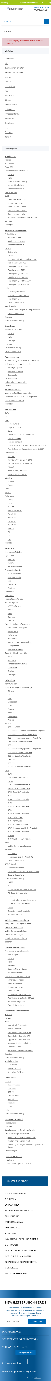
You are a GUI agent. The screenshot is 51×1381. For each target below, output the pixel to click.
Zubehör (8, 942)
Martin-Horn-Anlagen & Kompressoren (24, 309)
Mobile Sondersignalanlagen (19, 846)
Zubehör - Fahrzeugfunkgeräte (17, 624)
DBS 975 (11, 763)
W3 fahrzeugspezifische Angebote (22, 889)
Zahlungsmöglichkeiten (14, 68)
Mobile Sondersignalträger (16, 931)
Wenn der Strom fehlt (17, 1273)
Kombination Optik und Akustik (19, 1163)
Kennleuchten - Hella (16, 214)
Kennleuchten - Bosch (17, 207)
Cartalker (11, 255)
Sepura (11, 563)
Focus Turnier (13, 424)
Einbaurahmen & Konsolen (16, 382)
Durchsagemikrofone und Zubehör (22, 259)
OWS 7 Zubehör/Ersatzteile (19, 785)
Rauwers (8, 849)
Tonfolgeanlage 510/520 (17, 270)
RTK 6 (10, 810)
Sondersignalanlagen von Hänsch (21, 1137)
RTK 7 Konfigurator (15, 821)
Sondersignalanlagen (16, 241)
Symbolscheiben (14, 1047)
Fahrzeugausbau (14, 1222)
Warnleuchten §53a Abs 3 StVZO (21, 998)
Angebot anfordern (13, 114)
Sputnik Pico (13, 1099)
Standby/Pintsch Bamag (17, 181)
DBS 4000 (11, 1088)
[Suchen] (46, 21)
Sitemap (8, 100)
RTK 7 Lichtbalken (15, 817)
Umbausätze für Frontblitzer (19, 994)
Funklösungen (10, 1123)
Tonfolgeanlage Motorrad (18, 284)
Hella (10, 178)
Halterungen (13, 635)
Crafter (10, 503)
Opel (7, 489)
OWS (10, 774)
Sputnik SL (12, 1103)
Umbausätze (11, 1267)
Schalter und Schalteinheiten (21, 1262)
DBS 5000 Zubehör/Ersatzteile (20, 752)
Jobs (6, 63)
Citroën (11, 691)
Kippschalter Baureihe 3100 (19, 1032)
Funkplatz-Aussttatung (14, 599)
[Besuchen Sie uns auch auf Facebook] (30, 1361)
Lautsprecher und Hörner (18, 295)
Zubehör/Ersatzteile (16, 188)
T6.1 (9, 539)
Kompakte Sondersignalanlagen (18, 924)
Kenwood (11, 617)
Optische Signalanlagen (18, 1256)
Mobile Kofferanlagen (14, 927)
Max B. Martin (10, 306)
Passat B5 (12, 514)
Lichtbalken (12, 853)
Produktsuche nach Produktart (17, 976)
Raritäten (8, 221)
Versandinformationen (14, 72)
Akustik (8, 160)
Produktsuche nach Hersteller (17, 951)
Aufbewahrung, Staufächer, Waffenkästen (22, 360)
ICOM (10, 613)
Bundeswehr (10, 163)
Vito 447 (11, 467)
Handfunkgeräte (11, 602)
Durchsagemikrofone (16, 291)
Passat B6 (12, 517)
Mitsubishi (9, 478)
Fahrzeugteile (12, 1227)
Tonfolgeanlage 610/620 (17, 273)
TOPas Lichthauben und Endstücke (22, 900)
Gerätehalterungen (13, 389)
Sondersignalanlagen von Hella (20, 1141)
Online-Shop (10, 109)
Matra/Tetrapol (11, 192)
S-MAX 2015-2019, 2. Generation (21, 434)
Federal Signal (10, 234)
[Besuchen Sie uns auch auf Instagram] (37, 1361)
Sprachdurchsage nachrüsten (17, 1133)
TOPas (10, 896)
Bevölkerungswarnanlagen (16, 938)
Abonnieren (37, 1321)
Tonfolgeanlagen (15, 299)
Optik (7, 196)
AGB (6, 91)
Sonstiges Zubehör (15, 649)
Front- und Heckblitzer (17, 199)
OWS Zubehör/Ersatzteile (18, 777)
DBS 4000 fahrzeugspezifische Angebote (24, 738)
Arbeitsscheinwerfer (13, 329)
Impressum (9, 95)
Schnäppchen (12, 1204)
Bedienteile (12, 252)
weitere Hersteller (15, 566)
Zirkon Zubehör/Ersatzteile (19, 911)
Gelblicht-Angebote (14, 1156)
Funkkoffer (9, 595)
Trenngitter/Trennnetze (14, 400)
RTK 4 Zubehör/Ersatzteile (18, 799)
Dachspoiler (13, 375)
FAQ (6, 127)
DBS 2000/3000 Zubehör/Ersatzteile (22, 734)
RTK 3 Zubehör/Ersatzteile (18, 792)
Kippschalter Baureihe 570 (19, 1036)
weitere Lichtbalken (16, 185)
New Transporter (15, 510)
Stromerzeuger (11, 1150)
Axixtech (8, 1014)
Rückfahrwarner (14, 237)
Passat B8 (12, 525)
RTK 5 (10, 803)
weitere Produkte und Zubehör (20, 1050)
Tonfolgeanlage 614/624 (17, 277)
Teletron (11, 588)
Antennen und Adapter (17, 628)
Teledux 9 (12, 584)
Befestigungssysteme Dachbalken (19, 364)
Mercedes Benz (11, 452)
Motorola (11, 559)
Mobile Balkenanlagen (14, 934)
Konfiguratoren (11, 684)
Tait (9, 581)
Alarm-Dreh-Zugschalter (18, 1025)
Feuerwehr (12, 1065)
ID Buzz (11, 507)
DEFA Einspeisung (12, 378)
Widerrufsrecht (11, 104)
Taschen (11, 671)
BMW (7, 413)
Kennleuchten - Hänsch (17, 210)
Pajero (10, 485)
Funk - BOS (10, 1233)
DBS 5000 (11, 745)
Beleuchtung (12, 1216)
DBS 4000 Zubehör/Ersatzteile (20, 741)
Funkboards (9, 591)
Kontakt (8, 81)
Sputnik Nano (13, 1095)
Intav (7, 842)
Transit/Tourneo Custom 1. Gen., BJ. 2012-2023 (27, 445)
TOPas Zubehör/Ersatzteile (19, 904)
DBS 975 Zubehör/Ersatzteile (19, 767)
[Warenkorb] (33, 14)
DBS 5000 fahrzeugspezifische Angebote (24, 749)
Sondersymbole (14, 1068)
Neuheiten (10, 1160)
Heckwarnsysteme (15, 203)
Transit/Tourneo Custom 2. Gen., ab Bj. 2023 (26, 449)
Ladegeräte (12, 667)
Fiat (6, 416)
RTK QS (11, 835)
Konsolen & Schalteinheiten (19, 1043)
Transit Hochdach (15, 442)
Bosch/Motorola (14, 577)
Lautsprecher (13, 646)
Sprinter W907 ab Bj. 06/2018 (20, 463)
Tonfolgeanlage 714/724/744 (19, 281)
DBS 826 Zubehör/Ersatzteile (19, 756)
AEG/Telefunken (14, 573)
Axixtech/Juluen (14, 954)
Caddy (10, 499)
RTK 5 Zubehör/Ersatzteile (18, 806)
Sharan (11, 528)
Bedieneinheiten (14, 1029)
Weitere (11, 720)
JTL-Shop (38, 1378)
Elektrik (8, 386)
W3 (9, 886)
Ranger (11, 431)
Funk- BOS (9, 167)
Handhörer (12, 638)
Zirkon (10, 907)
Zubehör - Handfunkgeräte (16, 653)
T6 (9, 535)
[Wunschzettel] (28, 14)
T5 (9, 532)
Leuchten (8, 344)
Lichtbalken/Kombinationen (16, 170)
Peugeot (11, 709)
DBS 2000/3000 (14, 727)
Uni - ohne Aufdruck (16, 1072)
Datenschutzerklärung (15, 1310)
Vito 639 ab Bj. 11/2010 (17, 470)
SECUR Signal (10, 864)
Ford (6, 420)
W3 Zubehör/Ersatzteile (17, 893)
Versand (33, 1372)
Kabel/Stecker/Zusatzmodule (19, 642)
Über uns (8, 77)
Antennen (12, 660)
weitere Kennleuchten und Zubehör (22, 217)
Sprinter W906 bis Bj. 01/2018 (20, 460)
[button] (23, 14)
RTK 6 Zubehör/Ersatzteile (18, 813)
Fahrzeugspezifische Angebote (20, 857)
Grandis (11, 481)
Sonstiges (9, 225)
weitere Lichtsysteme (16, 1001)
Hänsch (11, 174)
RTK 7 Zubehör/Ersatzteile (18, 831)
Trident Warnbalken (16, 867)
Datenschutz (10, 86)
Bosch (10, 610)
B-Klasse (11, 456)
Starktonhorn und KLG (17, 263)
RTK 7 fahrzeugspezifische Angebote (23, 828)
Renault (8, 492)
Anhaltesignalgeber (16, 980)
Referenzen (9, 118)
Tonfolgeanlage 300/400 (17, 266)
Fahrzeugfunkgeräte (13, 570)
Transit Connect (14, 438)
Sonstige (8, 317)
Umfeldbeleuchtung (13, 348)
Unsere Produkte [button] (17, 1181)
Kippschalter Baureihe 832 (19, 1039)
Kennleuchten (13, 990)
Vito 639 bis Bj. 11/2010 (17, 474)
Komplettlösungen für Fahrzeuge (18, 687)
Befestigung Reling (15, 371)
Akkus (10, 656)
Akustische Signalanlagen (19, 1210)
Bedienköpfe (13, 631)
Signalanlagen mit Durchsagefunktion (20, 1130)
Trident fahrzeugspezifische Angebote (23, 871)
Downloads (9, 58)
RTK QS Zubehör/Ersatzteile (19, 839)
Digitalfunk (9, 555)
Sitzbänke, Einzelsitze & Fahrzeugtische (21, 396)
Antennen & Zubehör (13, 552)
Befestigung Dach (15, 368)
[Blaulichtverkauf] (14, 8)
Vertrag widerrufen (25, 1352)
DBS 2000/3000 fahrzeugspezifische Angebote (27, 730)
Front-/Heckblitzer (15, 983)
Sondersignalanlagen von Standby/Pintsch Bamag (25, 1145)
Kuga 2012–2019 (14, 427)
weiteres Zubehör (15, 914)
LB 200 (10, 882)
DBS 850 (11, 759)
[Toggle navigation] (3, 7)
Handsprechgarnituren (17, 664)
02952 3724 (41, 9)
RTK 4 (10, 795)
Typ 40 (10, 1106)
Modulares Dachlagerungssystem (18, 393)
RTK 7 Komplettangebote (18, 824)
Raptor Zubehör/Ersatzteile (19, 788)
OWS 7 (10, 781)
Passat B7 (12, 521)
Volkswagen (9, 496)
